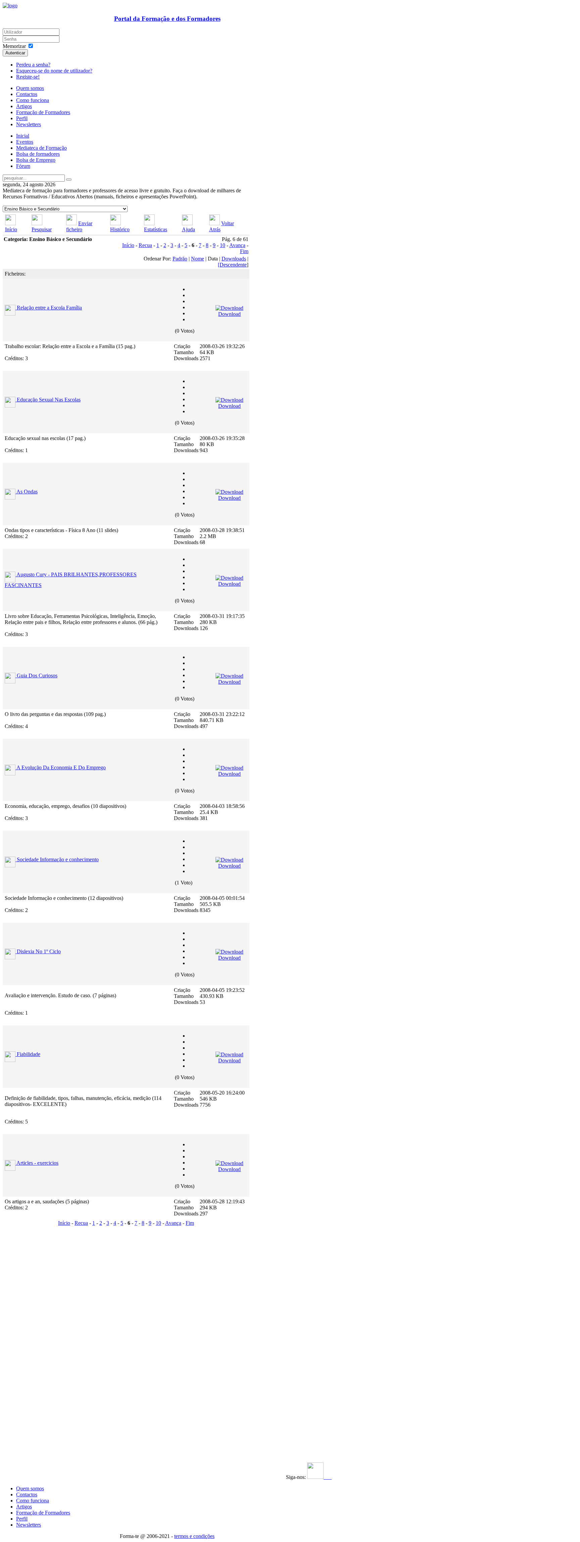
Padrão (180, 258)
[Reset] (68, 180)
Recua (145, 245)
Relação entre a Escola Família (49, 307)
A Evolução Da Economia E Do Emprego (61, 767)
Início (11, 229)
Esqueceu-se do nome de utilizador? (54, 71)
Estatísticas (155, 229)
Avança (237, 245)
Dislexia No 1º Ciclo (39, 951)
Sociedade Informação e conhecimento (58, 859)
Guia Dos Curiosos (37, 675)
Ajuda (188, 229)
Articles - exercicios (37, 1163)
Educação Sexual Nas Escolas (49, 399)
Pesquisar (42, 229)
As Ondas (27, 491)
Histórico (120, 229)
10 (222, 245)
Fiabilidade (28, 1054)
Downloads (234, 258)
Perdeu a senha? (33, 64)
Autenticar (15, 52)
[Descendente (232, 265)
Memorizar (14, 46)
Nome (197, 258)
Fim (244, 251)
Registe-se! (28, 77)
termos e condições (194, 1536)
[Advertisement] (44, 1329)
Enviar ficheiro (79, 226)
